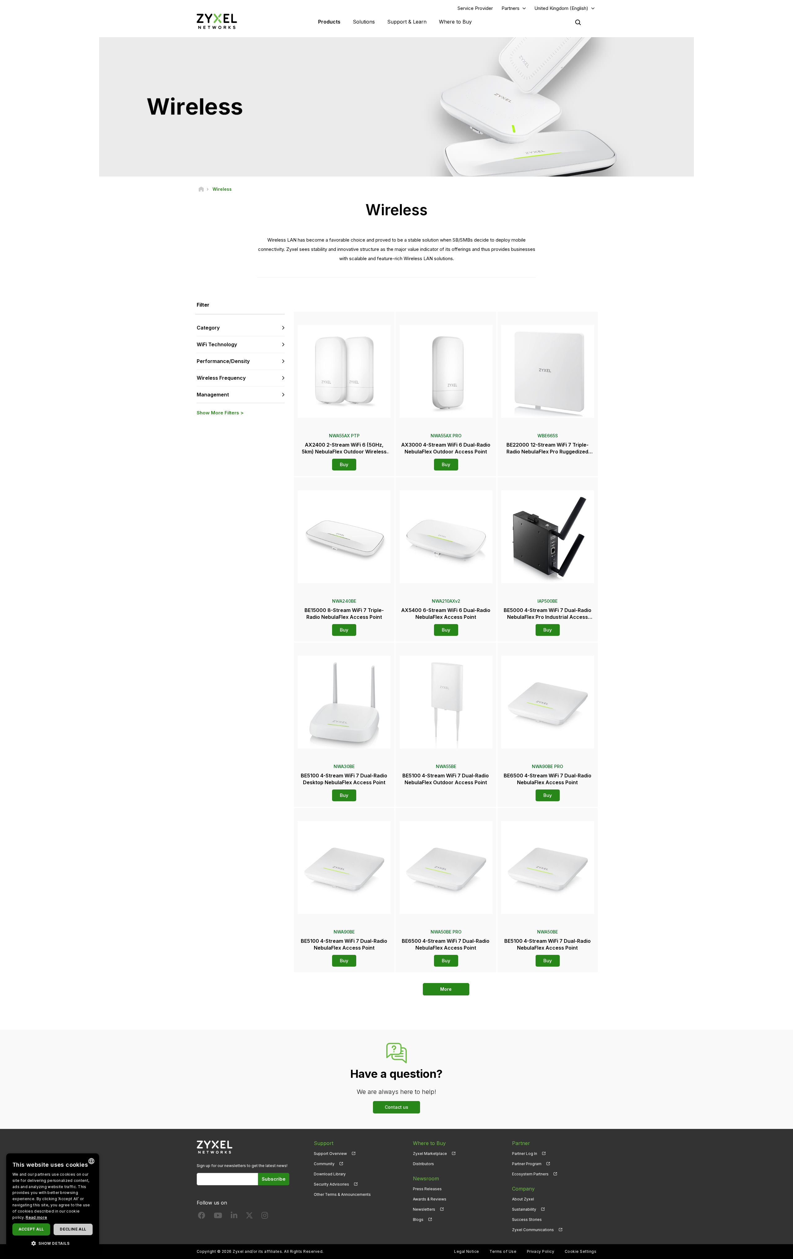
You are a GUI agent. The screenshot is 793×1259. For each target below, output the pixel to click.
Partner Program (526, 1163)
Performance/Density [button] (223, 361)
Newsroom (426, 1178)
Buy (344, 464)
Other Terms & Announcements (342, 1194)
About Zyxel (523, 1199)
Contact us (396, 1107)
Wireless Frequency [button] (221, 378)
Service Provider (475, 8)
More (446, 989)
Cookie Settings (580, 1251)
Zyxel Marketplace (430, 1153)
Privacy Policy (540, 1251)
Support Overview (330, 1153)
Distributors (423, 1163)
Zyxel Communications (533, 1229)
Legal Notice (466, 1251)
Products (329, 22)
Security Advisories (331, 1184)
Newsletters (424, 1209)
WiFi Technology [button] (217, 344)
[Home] (201, 189)
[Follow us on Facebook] (201, 1216)
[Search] (578, 22)
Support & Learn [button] (407, 22)
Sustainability (524, 1209)
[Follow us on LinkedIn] (234, 1216)
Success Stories (527, 1219)
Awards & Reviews (429, 1199)
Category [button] (208, 328)
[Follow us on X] (249, 1216)
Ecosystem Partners (530, 1174)
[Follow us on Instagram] (264, 1216)
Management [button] (213, 394)
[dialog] (52, 1203)
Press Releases (427, 1189)
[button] (52, 1243)
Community (324, 1163)
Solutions (364, 22)
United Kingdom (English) (561, 8)
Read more (36, 1217)
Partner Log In (524, 1153)
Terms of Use (502, 1251)
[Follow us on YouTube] (218, 1216)
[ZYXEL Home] (217, 21)
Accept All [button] (31, 1229)
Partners (510, 8)
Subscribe (274, 1179)
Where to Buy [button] (455, 22)
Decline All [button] (73, 1229)
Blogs (418, 1219)
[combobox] (91, 1161)
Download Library (330, 1174)
